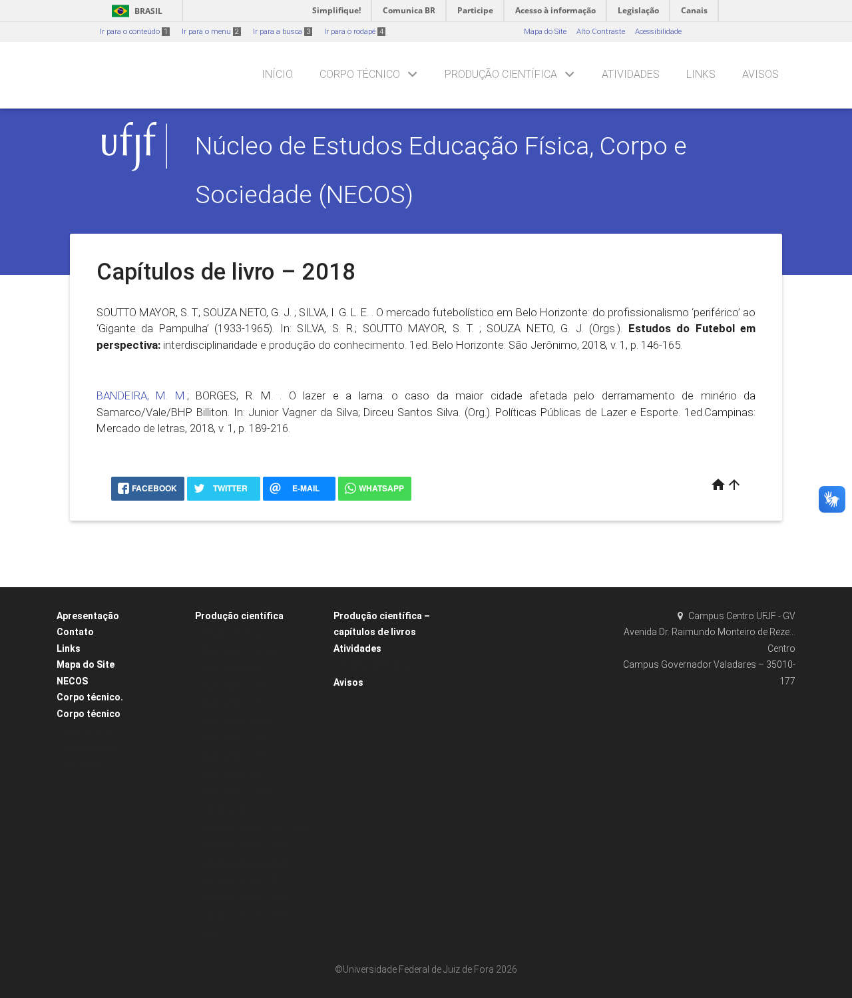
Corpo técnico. (90, 697)
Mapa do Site (545, 31)
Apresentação (88, 616)
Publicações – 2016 (235, 756)
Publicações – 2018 (235, 721)
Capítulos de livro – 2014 (244, 915)
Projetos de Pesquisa (376, 665)
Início (277, 74)
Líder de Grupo (88, 730)
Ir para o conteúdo (134, 31)
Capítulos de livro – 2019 (244, 844)
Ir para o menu (210, 31)
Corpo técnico (360, 74)
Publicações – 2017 (235, 738)
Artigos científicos (232, 632)
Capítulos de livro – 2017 (244, 879)
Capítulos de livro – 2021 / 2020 (255, 827)
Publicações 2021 (232, 668)
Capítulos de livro (231, 809)
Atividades (631, 74)
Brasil (134, 11)
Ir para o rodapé (353, 31)
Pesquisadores (89, 748)
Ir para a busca (281, 31)
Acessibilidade (658, 31)
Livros (212, 933)
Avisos (760, 74)
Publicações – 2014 (235, 792)
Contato (75, 631)
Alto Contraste (600, 31)
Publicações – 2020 (235, 686)
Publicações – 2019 (235, 703)
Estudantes (82, 766)
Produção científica (501, 74)
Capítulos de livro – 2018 (244, 862)
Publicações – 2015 (235, 774)
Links (701, 74)
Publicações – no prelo (241, 650)
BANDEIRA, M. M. (142, 395)
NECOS (72, 681)
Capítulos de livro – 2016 (244, 897)
